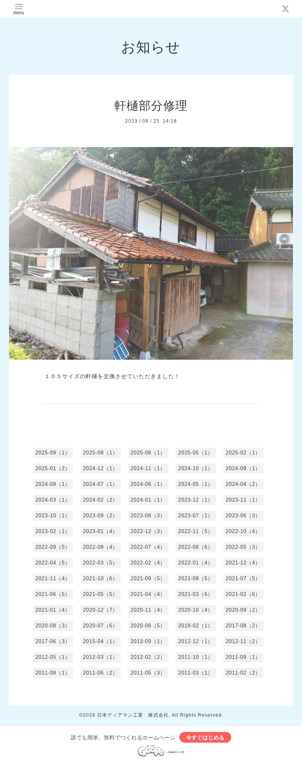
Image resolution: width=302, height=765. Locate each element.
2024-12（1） (100, 468)
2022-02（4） (148, 563)
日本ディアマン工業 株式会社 (133, 715)
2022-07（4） (148, 547)
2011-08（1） (52, 673)
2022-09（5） (52, 547)
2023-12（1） (195, 500)
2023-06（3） (243, 516)
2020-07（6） (100, 626)
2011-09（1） (243, 657)
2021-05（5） (100, 594)
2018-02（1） (195, 626)
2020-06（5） (148, 626)
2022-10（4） (243, 531)
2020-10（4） (195, 610)
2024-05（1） (195, 484)
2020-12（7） (100, 610)
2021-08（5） (195, 578)
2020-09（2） (243, 610)
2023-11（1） (243, 500)
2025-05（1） (195, 453)
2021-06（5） (52, 594)
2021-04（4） (148, 594)
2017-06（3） (52, 641)
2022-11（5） (195, 531)
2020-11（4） (148, 610)
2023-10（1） (52, 516)
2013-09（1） (148, 641)
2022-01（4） (195, 563)
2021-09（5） (148, 578)
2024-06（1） (148, 484)
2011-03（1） (195, 673)
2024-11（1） (148, 468)
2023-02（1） (52, 531)
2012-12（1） (195, 641)
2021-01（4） (52, 610)
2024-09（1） (243, 468)
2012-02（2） (148, 657)
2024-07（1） (100, 484)
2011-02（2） (243, 673)
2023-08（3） (148, 516)
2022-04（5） (52, 563)
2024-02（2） (100, 500)
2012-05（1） (52, 657)
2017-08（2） (243, 626)
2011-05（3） (148, 673)
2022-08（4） (100, 547)
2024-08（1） (52, 484)
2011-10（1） (195, 657)
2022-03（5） (100, 563)
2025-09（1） (52, 453)
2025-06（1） (148, 453)
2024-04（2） (243, 484)
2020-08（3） (52, 626)
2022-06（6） (195, 547)
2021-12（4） (243, 563)
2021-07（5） (243, 578)
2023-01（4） (100, 531)
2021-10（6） (100, 578)
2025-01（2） (52, 468)
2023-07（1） (195, 516)
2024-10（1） (195, 468)
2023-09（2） (100, 516)
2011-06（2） (100, 673)
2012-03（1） (100, 657)
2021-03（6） (195, 594)
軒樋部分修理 (151, 105)
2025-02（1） (243, 453)
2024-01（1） (148, 500)
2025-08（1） (100, 453)
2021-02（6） (243, 594)
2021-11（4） (52, 578)
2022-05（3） (243, 547)
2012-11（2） (243, 641)
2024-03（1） (52, 500)
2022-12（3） (148, 531)
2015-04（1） (100, 641)
